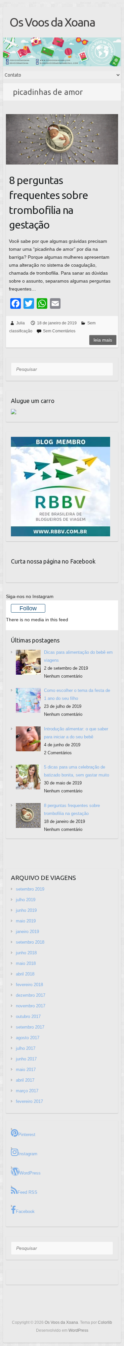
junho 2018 (26, 952)
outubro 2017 (28, 1016)
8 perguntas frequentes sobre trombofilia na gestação (48, 202)
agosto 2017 (27, 1037)
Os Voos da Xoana (52, 22)
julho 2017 (25, 1048)
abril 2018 (25, 974)
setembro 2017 (30, 1027)
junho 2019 (26, 910)
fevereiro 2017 (29, 1101)
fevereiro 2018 (29, 984)
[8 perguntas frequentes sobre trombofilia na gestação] (62, 139)
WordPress (30, 1173)
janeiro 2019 (27, 931)
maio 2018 (26, 963)
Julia (20, 323)
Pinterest (26, 1134)
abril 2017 (25, 1080)
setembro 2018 (30, 942)
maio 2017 (26, 1069)
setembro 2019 (30, 889)
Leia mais (103, 340)
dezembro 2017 (30, 995)
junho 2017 (26, 1058)
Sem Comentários (59, 331)
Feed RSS (27, 1192)
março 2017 (27, 1090)
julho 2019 (25, 899)
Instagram (27, 1153)
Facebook (25, 1211)
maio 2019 (26, 920)
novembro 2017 (30, 1005)
